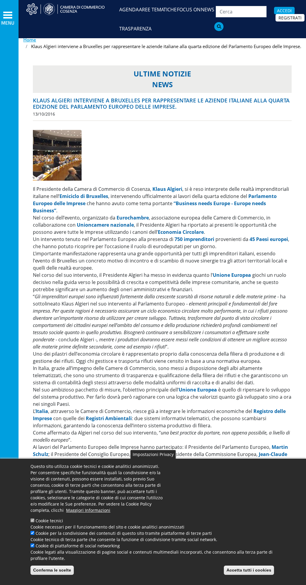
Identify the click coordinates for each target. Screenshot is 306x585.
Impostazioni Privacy (153, 454)
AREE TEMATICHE (158, 9)
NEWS (207, 9)
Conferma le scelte (52, 570)
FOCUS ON (189, 9)
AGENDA (129, 9)
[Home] (69, 9)
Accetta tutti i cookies (249, 570)
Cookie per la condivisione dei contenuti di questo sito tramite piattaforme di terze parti (124, 533)
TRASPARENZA (135, 28)
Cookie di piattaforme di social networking (78, 546)
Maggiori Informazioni (88, 510)
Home (29, 40)
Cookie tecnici (49, 520)
